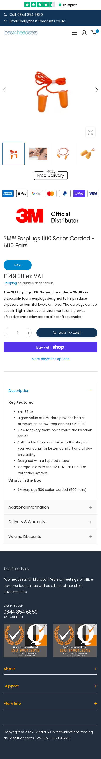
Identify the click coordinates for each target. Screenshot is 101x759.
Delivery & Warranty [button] (26, 521)
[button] (96, 90)
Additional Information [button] (28, 507)
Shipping (10, 283)
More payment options (50, 358)
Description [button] (18, 390)
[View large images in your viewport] (90, 132)
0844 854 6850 (20, 612)
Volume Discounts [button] (24, 536)
